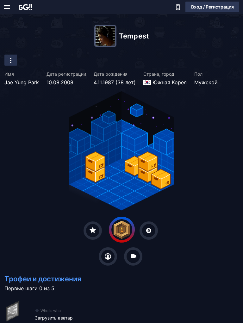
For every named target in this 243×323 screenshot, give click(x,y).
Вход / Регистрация (212, 6)
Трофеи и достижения (42, 279)
